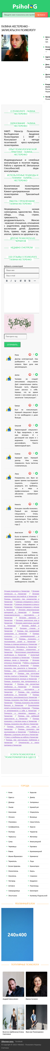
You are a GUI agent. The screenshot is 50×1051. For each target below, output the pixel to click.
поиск (42, 15)
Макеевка (12, 822)
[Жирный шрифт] (7, 281)
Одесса (11, 798)
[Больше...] (35, 281)
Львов (10, 807)
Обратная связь (7, 1042)
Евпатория (34, 891)
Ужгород (11, 881)
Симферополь (13, 827)
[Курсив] (11, 281)
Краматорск (34, 866)
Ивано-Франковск (15, 856)
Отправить (12, 345)
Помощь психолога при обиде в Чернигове (21, 724)
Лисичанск (12, 896)
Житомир (33, 837)
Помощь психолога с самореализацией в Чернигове (21, 636)
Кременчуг (34, 856)
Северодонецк (14, 891)
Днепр (32, 798)
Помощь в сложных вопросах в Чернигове (20, 644)
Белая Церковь (14, 866)
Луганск (11, 817)
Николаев (12, 812)
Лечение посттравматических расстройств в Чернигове (21, 689)
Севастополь (35, 822)
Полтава (11, 832)
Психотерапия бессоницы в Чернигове (20, 647)
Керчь (32, 871)
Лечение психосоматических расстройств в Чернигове (21, 615)
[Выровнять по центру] (25, 281)
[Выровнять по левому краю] (21, 281)
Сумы (10, 842)
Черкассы (12, 837)
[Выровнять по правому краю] (29, 281)
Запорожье (34, 802)
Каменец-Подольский (38, 896)
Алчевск (11, 886)
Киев (10, 793)
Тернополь (12, 861)
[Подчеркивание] (15, 281)
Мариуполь (34, 812)
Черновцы (12, 847)
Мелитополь (13, 871)
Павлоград (34, 886)
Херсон (32, 827)
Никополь (12, 876)
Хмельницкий (35, 842)
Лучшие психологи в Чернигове (17, 591)
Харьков (33, 793)
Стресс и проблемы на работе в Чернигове (21, 737)
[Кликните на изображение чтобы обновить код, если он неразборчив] (19, 323)
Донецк (11, 802)
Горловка (33, 847)
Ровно (10, 852)
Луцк (32, 861)
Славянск (33, 876)
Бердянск (33, 881)
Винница (33, 817)
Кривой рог (34, 807)
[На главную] (25, 6)
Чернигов (33, 832)
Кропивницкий (36, 852)
